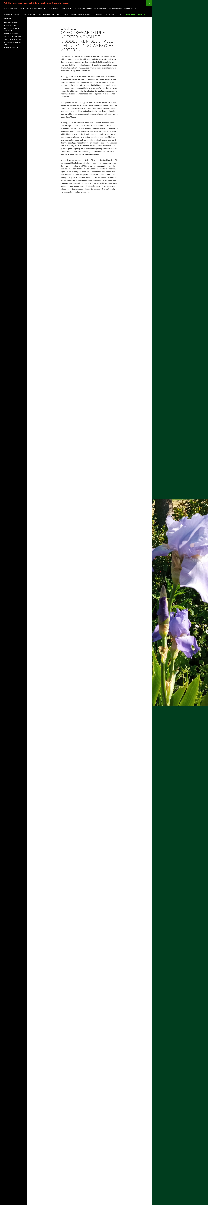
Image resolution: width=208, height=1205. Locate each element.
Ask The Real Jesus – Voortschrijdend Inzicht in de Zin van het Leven (36, 3)
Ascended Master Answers (13, 8)
